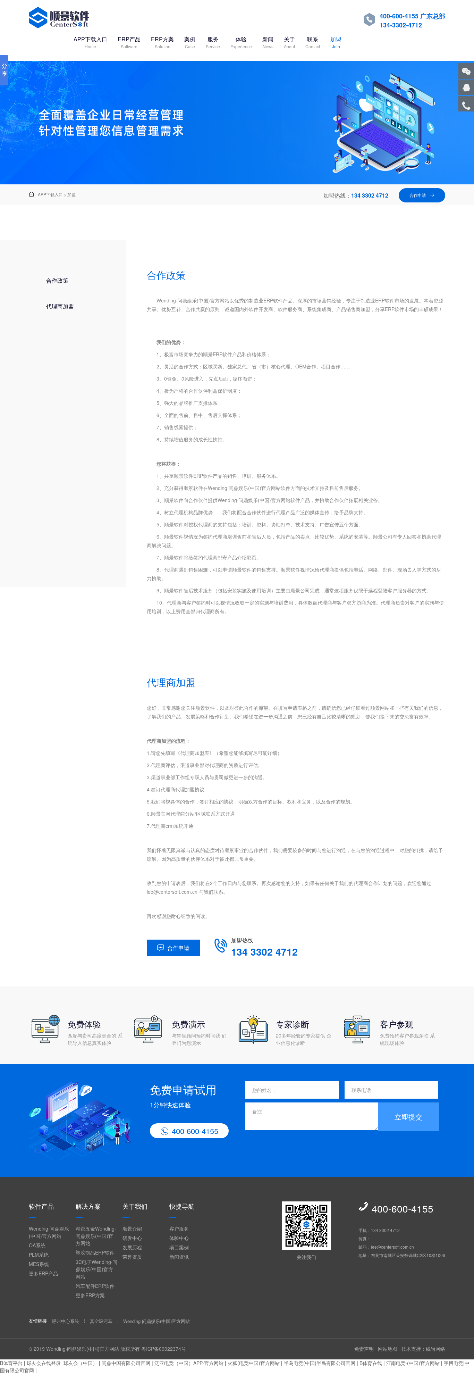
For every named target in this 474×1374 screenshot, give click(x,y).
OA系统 (37, 1245)
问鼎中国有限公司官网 (126, 1362)
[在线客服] (466, 87)
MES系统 (39, 1263)
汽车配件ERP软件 (95, 1285)
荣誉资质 (132, 1256)
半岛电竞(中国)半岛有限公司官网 (319, 1362)
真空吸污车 (101, 1321)
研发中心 (132, 1237)
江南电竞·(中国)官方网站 (413, 1362)
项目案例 (179, 1247)
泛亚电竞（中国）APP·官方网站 (188, 1362)
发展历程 (132, 1247)
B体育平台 (11, 1362)
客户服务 (179, 1228)
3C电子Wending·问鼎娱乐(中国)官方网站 (96, 1269)
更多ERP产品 (43, 1273)
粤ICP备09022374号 (163, 1348)
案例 (189, 42)
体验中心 (179, 1237)
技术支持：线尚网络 (423, 1348)
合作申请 (421, 195)
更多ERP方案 (90, 1295)
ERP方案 (162, 42)
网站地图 (387, 1348)
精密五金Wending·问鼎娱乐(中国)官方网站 (96, 1236)
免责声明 (364, 1348)
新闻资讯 (179, 1256)
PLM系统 (39, 1254)
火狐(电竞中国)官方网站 (254, 1362)
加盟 (335, 42)
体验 (241, 42)
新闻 (267, 42)
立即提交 (408, 1116)
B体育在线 (370, 1362)
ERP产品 (129, 42)
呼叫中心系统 (65, 1321)
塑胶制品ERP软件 (95, 1252)
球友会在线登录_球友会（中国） (62, 1362)
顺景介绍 (132, 1228)
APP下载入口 (90, 42)
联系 (312, 42)
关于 (289, 42)
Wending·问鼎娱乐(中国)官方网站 (49, 1232)
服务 (213, 42)
